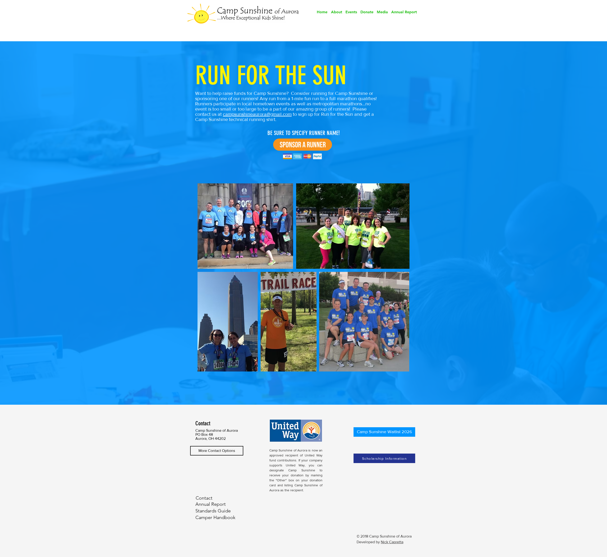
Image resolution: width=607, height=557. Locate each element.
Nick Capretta (392, 542)
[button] (336, 12)
